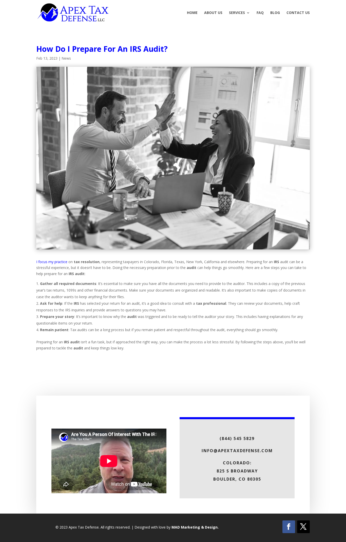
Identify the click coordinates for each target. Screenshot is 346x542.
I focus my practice (51, 261)
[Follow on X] (303, 526)
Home (192, 13)
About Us (213, 13)
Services (237, 13)
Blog (275, 13)
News (66, 58)
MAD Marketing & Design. (195, 527)
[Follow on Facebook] (288, 526)
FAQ (260, 13)
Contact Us (298, 13)
